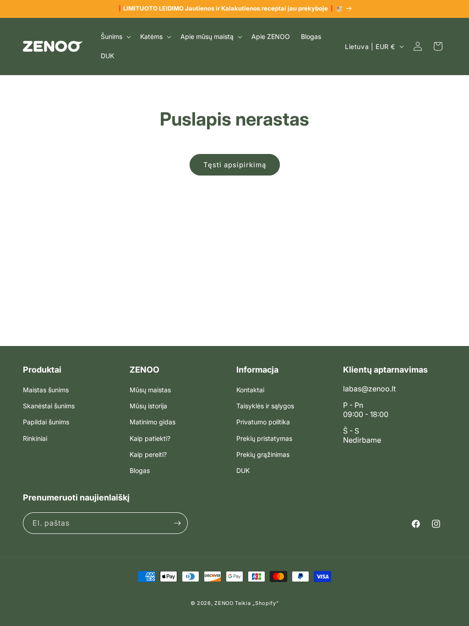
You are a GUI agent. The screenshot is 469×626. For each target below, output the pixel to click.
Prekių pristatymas (264, 438)
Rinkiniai (35, 438)
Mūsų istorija (148, 406)
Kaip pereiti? (148, 454)
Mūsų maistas (150, 390)
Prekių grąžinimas (262, 454)
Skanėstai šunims (49, 406)
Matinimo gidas (152, 422)
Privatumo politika (263, 422)
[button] (115, 36)
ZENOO (224, 603)
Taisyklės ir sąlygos (265, 406)
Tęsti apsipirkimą (234, 164)
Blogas (140, 470)
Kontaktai (250, 390)
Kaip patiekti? (150, 438)
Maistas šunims (46, 390)
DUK (243, 470)
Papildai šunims (46, 422)
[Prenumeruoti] (177, 523)
